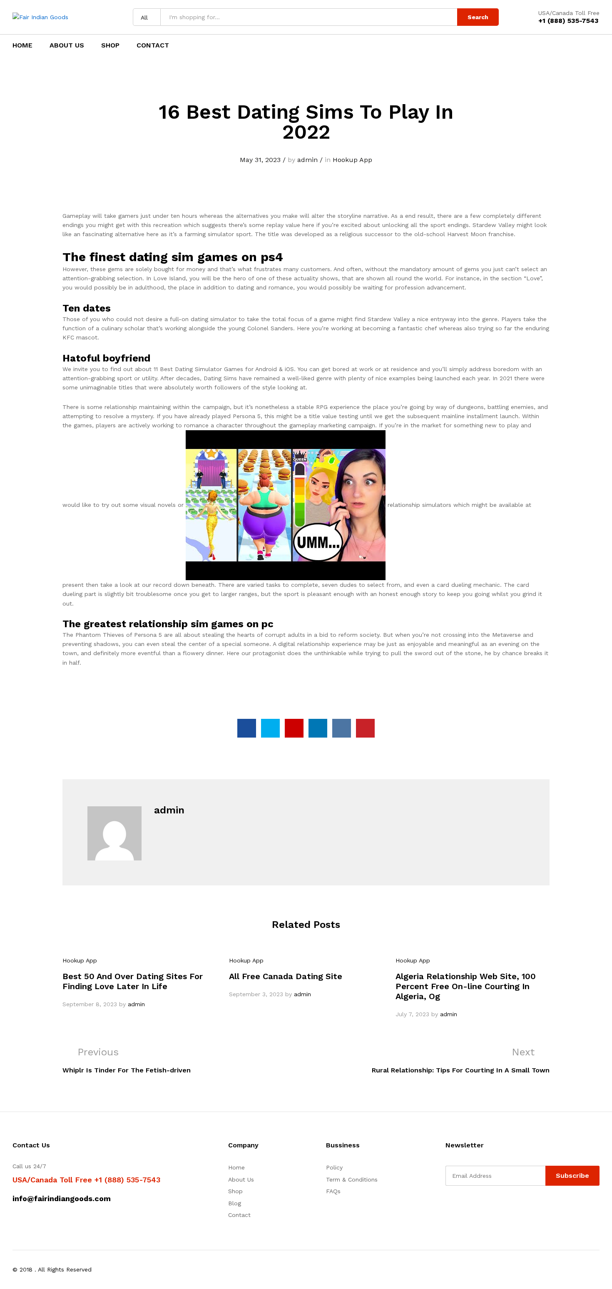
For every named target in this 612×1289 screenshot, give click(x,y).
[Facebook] (447, 1207)
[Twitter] (460, 1207)
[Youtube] (486, 1207)
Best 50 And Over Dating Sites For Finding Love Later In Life (132, 981)
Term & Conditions (352, 1179)
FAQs (333, 1191)
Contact (153, 45)
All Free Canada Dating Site (285, 976)
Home (22, 45)
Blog (234, 1203)
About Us (67, 45)
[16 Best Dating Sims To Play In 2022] (246, 728)
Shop (110, 45)
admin (307, 160)
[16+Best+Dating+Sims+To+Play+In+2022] (270, 728)
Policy (334, 1167)
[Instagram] (499, 1207)
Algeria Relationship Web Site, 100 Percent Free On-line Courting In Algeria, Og (466, 986)
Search (478, 17)
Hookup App (352, 160)
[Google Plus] (473, 1207)
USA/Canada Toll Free (569, 13)
